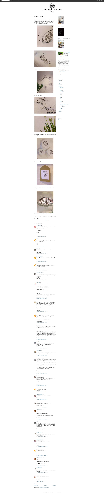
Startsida (45, 485)
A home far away (39, 401)
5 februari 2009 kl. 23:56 (42, 399)
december (61, 87)
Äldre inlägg (54, 485)
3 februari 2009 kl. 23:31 (42, 373)
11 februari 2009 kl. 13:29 (42, 436)
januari (61, 108)
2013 (60, 80)
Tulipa (37, 375)
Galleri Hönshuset (39, 387)
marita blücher (67, 52)
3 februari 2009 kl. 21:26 (42, 355)
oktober (61, 90)
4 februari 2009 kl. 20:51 (42, 391)
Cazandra (38, 421)
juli (60, 94)
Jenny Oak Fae (39, 225)
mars (60, 100)
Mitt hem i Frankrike (40, 448)
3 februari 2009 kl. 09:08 (42, 298)
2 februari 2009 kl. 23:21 (42, 279)
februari (61, 101)
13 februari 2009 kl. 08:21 (42, 465)
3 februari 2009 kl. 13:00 (42, 339)
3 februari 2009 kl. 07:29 (42, 290)
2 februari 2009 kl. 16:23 (42, 246)
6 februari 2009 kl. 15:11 (42, 407)
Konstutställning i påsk (63, 102)
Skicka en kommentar (37, 483)
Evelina (38, 248)
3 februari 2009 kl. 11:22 (42, 311)
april (60, 98)
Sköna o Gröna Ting (39, 358)
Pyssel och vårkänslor (38, 16)
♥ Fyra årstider (39, 350)
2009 (60, 86)
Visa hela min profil (61, 71)
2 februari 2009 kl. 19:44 (42, 253)
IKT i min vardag (39, 256)
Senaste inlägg (36, 485)
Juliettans (38, 238)
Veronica (38, 263)
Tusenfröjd (38, 341)
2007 (60, 111)
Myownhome (38, 475)
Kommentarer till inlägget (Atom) (44, 487)
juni (60, 95)
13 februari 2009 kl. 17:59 (42, 472)
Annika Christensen (39, 394)
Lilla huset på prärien (40, 300)
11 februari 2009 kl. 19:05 (42, 446)
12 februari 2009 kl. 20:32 (42, 455)
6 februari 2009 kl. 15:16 (42, 419)
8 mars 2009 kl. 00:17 (41, 481)
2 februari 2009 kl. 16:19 (42, 236)
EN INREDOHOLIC (39, 432)
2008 (60, 110)
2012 (60, 81)
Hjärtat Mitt (38, 282)
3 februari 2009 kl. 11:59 (42, 322)
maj (60, 97)
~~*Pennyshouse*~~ (40, 409)
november (61, 88)
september (61, 91)
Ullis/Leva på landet (40, 272)
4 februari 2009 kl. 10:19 (42, 385)
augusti (61, 93)
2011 (60, 83)
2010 (60, 84)
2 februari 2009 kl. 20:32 (42, 261)
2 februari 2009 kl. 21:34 (42, 270)
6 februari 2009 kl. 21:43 (42, 430)
